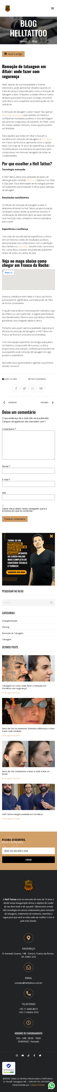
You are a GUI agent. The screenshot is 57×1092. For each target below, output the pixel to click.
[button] (52, 8)
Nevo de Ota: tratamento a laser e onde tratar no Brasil (25, 772)
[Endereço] (28, 938)
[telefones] (28, 993)
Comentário (9, 429)
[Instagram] (33, 388)
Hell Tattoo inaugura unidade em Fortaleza (22, 814)
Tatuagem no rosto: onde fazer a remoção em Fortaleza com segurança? (24, 687)
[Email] (28, 967)
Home (23, 41)
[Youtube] (41, 388)
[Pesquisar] (51, 602)
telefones (28, 1004)
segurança (23, 246)
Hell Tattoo (46, 139)
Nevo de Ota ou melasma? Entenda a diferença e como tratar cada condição (28, 729)
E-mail (6, 479)
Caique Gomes (37, 1084)
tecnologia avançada (12, 115)
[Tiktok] (28, 1055)
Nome (6, 466)
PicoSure (31, 180)
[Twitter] (24, 388)
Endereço (28, 948)
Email (28, 978)
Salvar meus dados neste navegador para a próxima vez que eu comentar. (24, 510)
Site (4, 493)
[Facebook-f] (16, 388)
